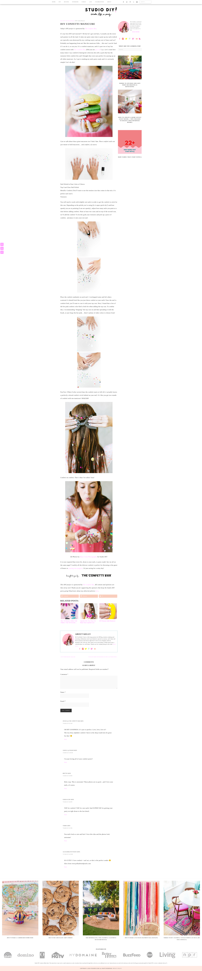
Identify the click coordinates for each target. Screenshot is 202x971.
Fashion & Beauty (70, 20)
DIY (65, 20)
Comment (64, 674)
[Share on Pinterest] (2, 244)
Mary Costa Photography (88, 557)
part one (98, 49)
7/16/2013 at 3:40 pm (67, 802)
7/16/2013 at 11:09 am (68, 752)
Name (63, 692)
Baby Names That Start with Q (129, 157)
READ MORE (136, 31)
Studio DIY (101, 12)
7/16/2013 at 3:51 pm (67, 828)
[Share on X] (2, 248)
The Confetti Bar (90, 28)
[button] (114, 135)
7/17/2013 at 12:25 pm (68, 854)
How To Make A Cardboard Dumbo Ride (20, 937)
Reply (65, 739)
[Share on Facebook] (2, 252)
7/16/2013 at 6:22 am (67, 723)
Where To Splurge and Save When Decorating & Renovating (129, 85)
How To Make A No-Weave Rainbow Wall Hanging (141, 937)
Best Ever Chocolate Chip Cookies (61, 937)
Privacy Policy (117, 968)
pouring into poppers (75, 568)
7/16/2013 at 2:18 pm (67, 775)
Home (61, 20)
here (97, 591)
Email (63, 701)
